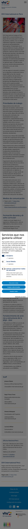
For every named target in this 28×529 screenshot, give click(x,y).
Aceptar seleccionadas (13, 287)
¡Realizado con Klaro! (20, 296)
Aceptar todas (14, 291)
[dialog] (14, 264)
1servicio (9, 258)
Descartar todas (13, 283)
